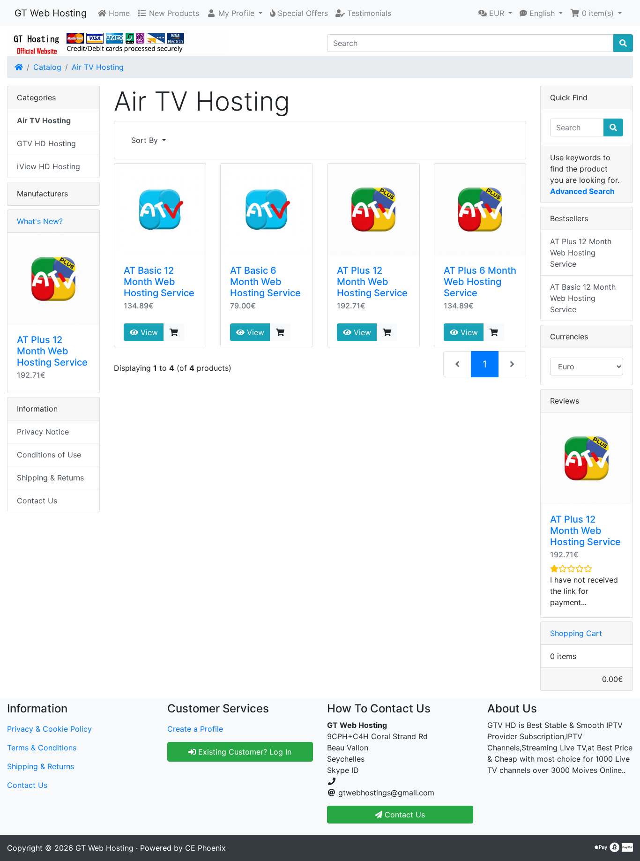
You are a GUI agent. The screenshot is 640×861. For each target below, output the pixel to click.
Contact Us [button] (403, 814)
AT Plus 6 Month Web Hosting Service (480, 282)
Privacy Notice (43, 431)
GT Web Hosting (51, 13)
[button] (234, 13)
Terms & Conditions (41, 747)
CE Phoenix (205, 848)
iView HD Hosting (48, 166)
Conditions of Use (49, 454)
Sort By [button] (145, 140)
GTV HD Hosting (46, 143)
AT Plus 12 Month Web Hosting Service (372, 282)
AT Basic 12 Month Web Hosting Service (159, 282)
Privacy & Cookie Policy (49, 729)
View (148, 332)
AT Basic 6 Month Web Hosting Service (265, 282)
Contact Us (37, 500)
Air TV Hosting (98, 67)
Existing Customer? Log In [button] (243, 751)
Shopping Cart (576, 633)
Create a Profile (195, 729)
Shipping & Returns (50, 477)
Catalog (47, 67)
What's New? (40, 221)
